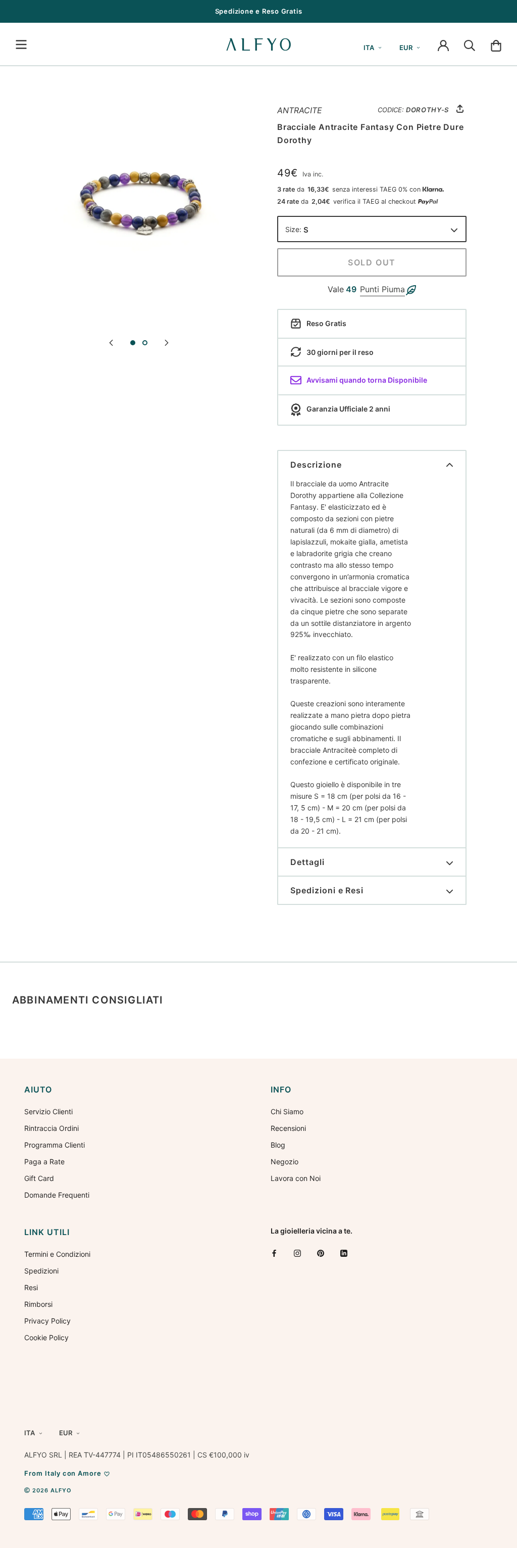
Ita (369, 47)
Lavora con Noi (296, 1178)
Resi (31, 1287)
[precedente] (111, 342)
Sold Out (372, 262)
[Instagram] (297, 1253)
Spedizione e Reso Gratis (258, 11)
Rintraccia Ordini (51, 1128)
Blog (278, 1145)
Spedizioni (41, 1270)
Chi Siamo (287, 1111)
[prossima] (166, 342)
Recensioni (288, 1128)
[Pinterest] (320, 1253)
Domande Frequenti (56, 1195)
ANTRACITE (299, 110)
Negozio (284, 1161)
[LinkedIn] (343, 1253)
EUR (405, 47)
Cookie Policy (46, 1337)
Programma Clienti (54, 1145)
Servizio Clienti (48, 1111)
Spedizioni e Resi (327, 890)
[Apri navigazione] (21, 44)
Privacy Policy (47, 1320)
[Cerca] (469, 44)
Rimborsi (38, 1304)
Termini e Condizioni (57, 1254)
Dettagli (307, 862)
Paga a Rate (44, 1161)
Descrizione (316, 465)
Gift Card (39, 1178)
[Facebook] (274, 1253)
